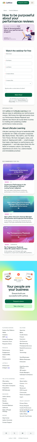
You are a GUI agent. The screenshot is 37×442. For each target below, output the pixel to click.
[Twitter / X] (14, 433)
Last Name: (8, 67)
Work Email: (8, 53)
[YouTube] (22, 433)
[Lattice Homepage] (7, 2)
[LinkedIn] (31, 433)
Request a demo (23, 2)
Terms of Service (22, 100)
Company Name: (9, 73)
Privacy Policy (12, 101)
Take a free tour (19, 306)
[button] (32, 3)
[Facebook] (6, 433)
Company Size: (9, 80)
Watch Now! (18, 95)
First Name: (8, 60)
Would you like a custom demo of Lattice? (15, 88)
